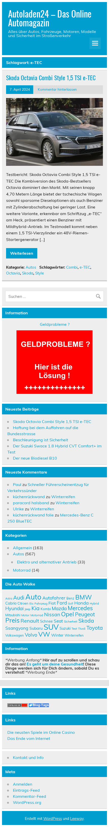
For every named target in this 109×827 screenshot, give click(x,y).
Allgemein (22, 547)
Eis (31, 603)
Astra (8, 598)
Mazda (59, 608)
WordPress (52, 818)
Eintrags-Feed (26, 790)
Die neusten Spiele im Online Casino (41, 732)
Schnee (46, 621)
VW (44, 634)
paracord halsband (31, 502)
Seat (58, 621)
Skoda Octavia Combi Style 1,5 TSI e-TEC (51, 77)
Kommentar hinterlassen (57, 89)
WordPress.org (27, 802)
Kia (35, 608)
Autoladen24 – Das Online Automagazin (50, 18)
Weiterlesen (21, 253)
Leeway (77, 818)
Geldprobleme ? (54, 324)
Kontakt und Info (28, 757)
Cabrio (10, 603)
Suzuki (65, 628)
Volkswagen (14, 635)
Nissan (52, 614)
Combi (72, 267)
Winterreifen (63, 496)
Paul (17, 484)
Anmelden (22, 784)
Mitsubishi (12, 615)
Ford (62, 603)
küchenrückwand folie (33, 514)
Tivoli (81, 628)
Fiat (52, 603)
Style (39, 273)
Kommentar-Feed (29, 796)
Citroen (22, 603)
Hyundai (14, 608)
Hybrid (94, 603)
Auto (33, 596)
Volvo (31, 635)
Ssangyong (16, 628)
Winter (57, 635)
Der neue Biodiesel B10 (35, 458)
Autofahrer (53, 598)
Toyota (94, 627)
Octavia (13, 273)
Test (74, 628)
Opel (67, 614)
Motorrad (22, 570)
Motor (25, 615)
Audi (18, 597)
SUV (51, 626)
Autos (31, 267)
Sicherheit (70, 621)
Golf (70, 603)
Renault (30, 621)
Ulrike (18, 508)
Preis (12, 620)
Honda (81, 603)
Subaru (36, 628)
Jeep (27, 609)
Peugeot (85, 614)
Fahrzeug (40, 603)
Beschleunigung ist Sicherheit (40, 439)
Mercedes (80, 608)
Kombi (46, 609)
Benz (70, 598)
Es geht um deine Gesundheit (55, 664)
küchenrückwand (29, 496)
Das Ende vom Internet (28, 738)
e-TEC (85, 267)
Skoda (27, 273)
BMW (83, 597)
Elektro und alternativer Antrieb (47, 561)
